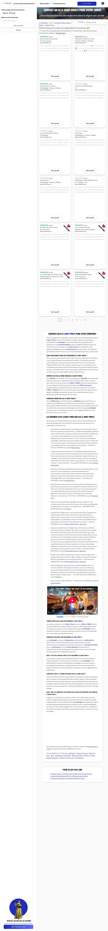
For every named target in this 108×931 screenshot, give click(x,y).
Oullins (92, 755)
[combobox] (18, 13)
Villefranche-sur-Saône (63, 755)
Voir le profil (55, 76)
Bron (52, 755)
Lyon (65, 753)
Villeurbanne (79, 758)
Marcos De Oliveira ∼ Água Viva (76, 524)
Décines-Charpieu (53, 758)
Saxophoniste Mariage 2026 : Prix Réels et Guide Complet (69, 776)
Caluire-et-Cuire (82, 753)
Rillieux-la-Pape (77, 755)
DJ (51, 23)
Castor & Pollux (56, 583)
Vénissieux (72, 753)
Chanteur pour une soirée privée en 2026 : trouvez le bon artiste (71, 774)
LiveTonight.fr (43, 23)
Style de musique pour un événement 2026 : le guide (67, 778)
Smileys (68, 509)
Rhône (41, 25)
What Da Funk (75, 447)
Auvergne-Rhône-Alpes (62, 23)
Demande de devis (59, 3)
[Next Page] (89, 320)
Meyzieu (86, 755)
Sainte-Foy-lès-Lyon (67, 758)
